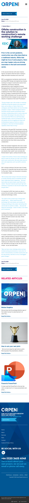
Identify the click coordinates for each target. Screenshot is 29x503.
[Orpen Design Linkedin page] (3, 453)
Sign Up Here (6, 419)
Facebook (12, 21)
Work (2, 437)
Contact (3, 440)
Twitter (7, 21)
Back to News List (7, 13)
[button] (26, 4)
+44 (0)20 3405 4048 (13, 458)
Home (3, 429)
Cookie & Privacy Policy (7, 442)
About (2, 432)
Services (3, 435)
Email (17, 21)
